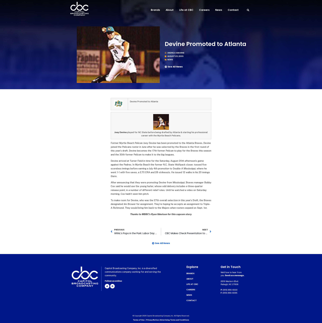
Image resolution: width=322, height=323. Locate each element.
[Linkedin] (112, 286)
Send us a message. (234, 275)
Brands (155, 10)
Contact (233, 10)
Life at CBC (186, 10)
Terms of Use (138, 320)
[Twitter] (107, 286)
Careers (204, 10)
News (218, 10)
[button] (248, 10)
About (170, 10)
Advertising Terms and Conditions (174, 320)
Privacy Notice (152, 320)
